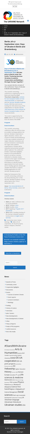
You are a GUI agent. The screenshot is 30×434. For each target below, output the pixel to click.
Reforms (11, 384)
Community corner (11, 220)
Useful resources (11, 329)
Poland (6, 384)
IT (16, 375)
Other (8, 321)
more (16, 205)
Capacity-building (13, 355)
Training (20, 397)
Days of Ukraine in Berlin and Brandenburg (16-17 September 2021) (14, 70)
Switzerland (14, 397)
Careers (19, 355)
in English (17, 216)
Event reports (12, 297)
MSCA (14, 380)
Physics (21, 382)
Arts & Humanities (13, 351)
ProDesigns (19, 432)
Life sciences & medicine (13, 376)
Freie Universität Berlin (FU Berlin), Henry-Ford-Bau (13, 187)
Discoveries (9, 290)
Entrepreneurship (8, 366)
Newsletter (6, 382)
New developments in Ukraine (14, 318)
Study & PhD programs (12, 326)
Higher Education (20, 369)
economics (18, 364)
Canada (6, 355)
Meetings (6, 222)
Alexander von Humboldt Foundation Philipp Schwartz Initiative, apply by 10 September (15, 241)
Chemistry (7, 358)
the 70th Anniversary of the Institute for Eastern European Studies (14, 109)
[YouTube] (16, 6)
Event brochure (9, 125)
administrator (19, 54)
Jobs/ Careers (10, 313)
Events (19, 220)
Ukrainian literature (12, 402)
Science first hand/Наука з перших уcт (14, 388)
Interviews (9, 310)
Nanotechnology (19, 380)
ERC (14, 366)
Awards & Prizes (11, 282)
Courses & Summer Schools (16, 294)
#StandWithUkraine (15, 345)
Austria (20, 353)
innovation (12, 375)
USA (23, 405)
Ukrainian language (11, 400)
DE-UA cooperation (13, 359)
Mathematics (8, 380)
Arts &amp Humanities (9, 349)
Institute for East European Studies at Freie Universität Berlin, (14, 98)
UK (23, 397)
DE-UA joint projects (17, 224)
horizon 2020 (15, 372)
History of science (11, 308)
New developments (12, 316)
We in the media (10, 331)
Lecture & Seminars (13, 300)
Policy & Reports (11, 324)
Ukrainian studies (13, 404)
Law (18, 375)
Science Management (11, 392)
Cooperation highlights (12, 287)
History (7, 371)
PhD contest (13, 382)
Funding (8, 305)
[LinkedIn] (14, 6)
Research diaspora (9, 225)
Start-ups (16, 395)
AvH (23, 353)
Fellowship (9, 368)
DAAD (14, 222)
